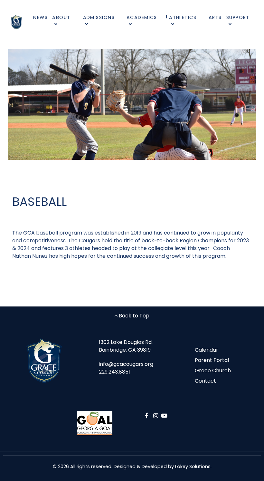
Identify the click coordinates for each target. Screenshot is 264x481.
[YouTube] (164, 416)
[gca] (16, 22)
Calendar (206, 350)
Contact (205, 381)
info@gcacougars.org (126, 364)
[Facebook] (147, 416)
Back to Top (133, 315)
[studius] (44, 361)
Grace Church (213, 370)
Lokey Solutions (193, 466)
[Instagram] (157, 416)
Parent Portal (212, 360)
